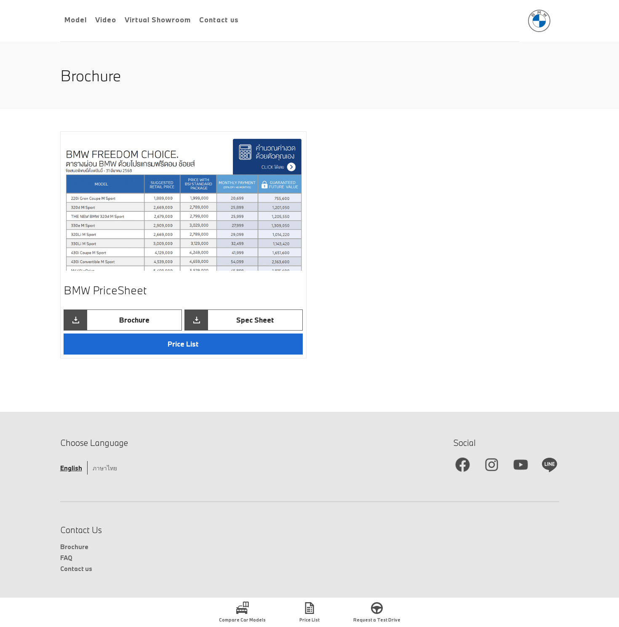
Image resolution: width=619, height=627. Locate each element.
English (71, 468)
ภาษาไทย (105, 468)
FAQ (66, 558)
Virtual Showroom (158, 19)
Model (75, 19)
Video (105, 19)
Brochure (74, 547)
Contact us (219, 19)
